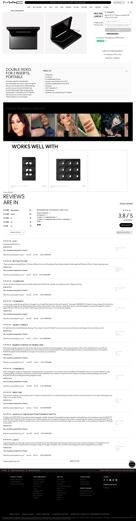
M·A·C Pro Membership (64, 486)
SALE (91, 7)
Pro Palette (20, 10)
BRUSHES (68, 7)
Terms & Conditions (42, 514)
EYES (56, 7)
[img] (29, 169)
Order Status (84, 482)
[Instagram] (113, 480)
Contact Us (37, 484)
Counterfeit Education (60, 514)
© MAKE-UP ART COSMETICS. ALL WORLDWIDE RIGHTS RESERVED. (90, 514)
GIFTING (76, 7)
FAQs (35, 489)
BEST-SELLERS (37, 7)
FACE (50, 7)
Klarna (59, 497)
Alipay (59, 499)
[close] (131, 11)
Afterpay (59, 495)
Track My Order (38, 482)
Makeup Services (15, 482)
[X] (107, 480)
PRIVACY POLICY (123, 25)
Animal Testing (61, 493)
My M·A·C (83, 479)
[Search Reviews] (117, 232)
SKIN (62, 7)
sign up (118, 30)
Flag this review (45, 254)
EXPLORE (84, 7)
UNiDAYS (36, 497)
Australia (106, 487)
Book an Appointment (17, 484)
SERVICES (98, 7)
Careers (59, 490)
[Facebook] (104, 480)
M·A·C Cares (60, 482)
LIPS (45, 7)
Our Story (60, 479)
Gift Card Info (38, 495)
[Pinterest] (116, 480)
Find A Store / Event (16, 479)
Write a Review (126, 225)
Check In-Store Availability (112, 51)
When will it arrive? (112, 58)
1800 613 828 (37, 486)
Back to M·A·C (61, 488)
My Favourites (84, 484)
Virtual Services (38, 479)
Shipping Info (37, 491)
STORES (106, 7)
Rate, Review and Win (86, 491)
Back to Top (74, 461)
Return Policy (38, 493)
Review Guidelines (86, 495)
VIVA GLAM (60, 484)
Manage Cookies (27, 514)
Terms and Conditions (87, 493)
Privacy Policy (15, 514)
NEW (29, 7)
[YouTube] (110, 480)
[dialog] (21, 187)
